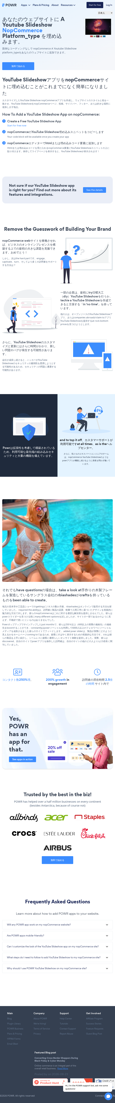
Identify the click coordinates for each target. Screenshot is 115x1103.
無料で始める (18, 66)
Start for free (95, 5)
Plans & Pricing (41, 5)
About (55, 5)
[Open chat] (108, 1096)
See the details (94, 190)
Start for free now (16, 125)
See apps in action (22, 759)
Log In (109, 5)
